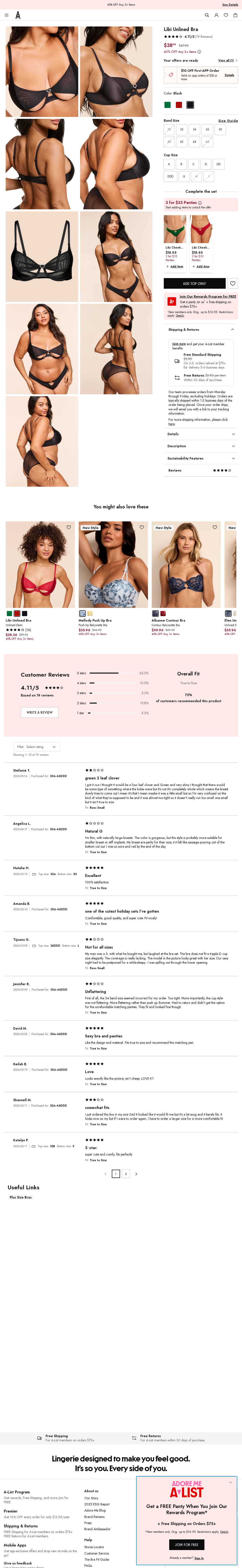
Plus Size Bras (21, 1197)
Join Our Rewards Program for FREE (208, 296)
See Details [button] (230, 5)
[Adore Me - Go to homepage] (18, 15)
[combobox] (36, 746)
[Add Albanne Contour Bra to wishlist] (215, 527)
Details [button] (180, 316)
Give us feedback (18, 1563)
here (171, 423)
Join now (179, 344)
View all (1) (225, 60)
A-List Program (17, 1492)
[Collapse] (230, 1482)
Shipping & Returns (21, 1526)
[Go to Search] (207, 15)
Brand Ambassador (97, 1529)
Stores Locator (94, 1547)
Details (229, 75)
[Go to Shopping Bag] (235, 15)
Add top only (194, 284)
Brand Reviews (94, 1516)
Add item (176, 266)
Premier (10, 1511)
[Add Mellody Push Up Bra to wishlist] (142, 527)
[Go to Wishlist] (226, 15)
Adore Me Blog (95, 1510)
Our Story (91, 1498)
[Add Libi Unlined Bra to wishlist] (233, 283)
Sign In (199, 1558)
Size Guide (228, 120)
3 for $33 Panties (181, 202)
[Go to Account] (216, 15)
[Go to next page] (136, 1174)
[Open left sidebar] (6, 15)
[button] (188, 36)
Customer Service (96, 1553)
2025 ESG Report (96, 1504)
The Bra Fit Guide (96, 1559)
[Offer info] (199, 52)
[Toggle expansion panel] (232, 329)
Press (87, 1523)
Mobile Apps (15, 1545)
